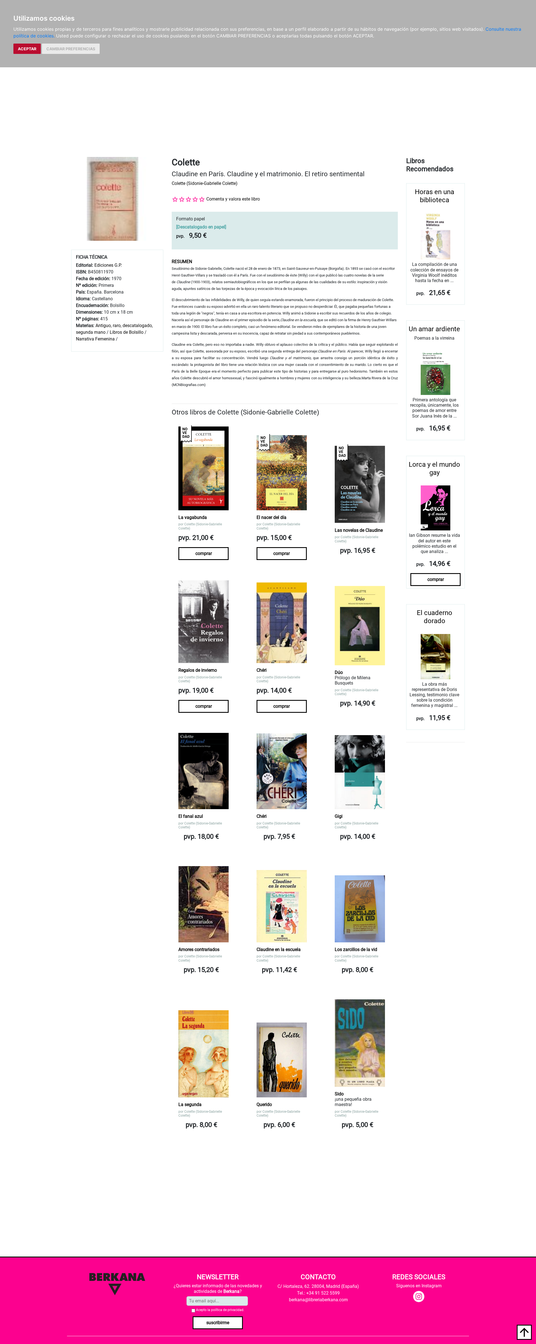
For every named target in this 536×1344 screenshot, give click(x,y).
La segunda (190, 1104)
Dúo (339, 672)
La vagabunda (192, 517)
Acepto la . (220, 1310)
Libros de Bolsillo (126, 332)
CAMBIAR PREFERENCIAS (70, 48)
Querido (264, 1104)
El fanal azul (190, 816)
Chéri (262, 670)
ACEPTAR (27, 48)
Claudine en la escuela (279, 949)
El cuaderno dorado (434, 617)
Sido (339, 1094)
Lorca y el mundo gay (434, 468)
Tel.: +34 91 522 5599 (318, 1293)
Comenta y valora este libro (233, 199)
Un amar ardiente (434, 329)
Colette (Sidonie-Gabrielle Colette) (205, 183)
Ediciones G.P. (108, 265)
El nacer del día (271, 517)
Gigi (339, 816)
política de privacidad (227, 1310)
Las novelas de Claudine (359, 530)
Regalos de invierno (197, 670)
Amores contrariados (198, 949)
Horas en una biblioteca (434, 196)
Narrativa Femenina (95, 339)
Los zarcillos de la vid (356, 949)
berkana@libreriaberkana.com (318, 1299)
